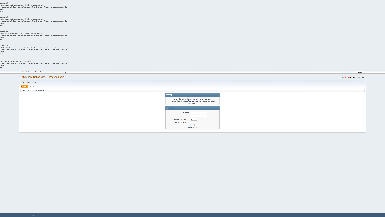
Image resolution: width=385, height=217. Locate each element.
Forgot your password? (192, 127)
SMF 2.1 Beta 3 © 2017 (25, 215)
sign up (66, 72)
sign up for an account (190, 101)
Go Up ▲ (363, 215)
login (60, 72)
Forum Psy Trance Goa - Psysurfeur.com (42, 77)
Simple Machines (36, 215)
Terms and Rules (355, 215)
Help (348, 215)
